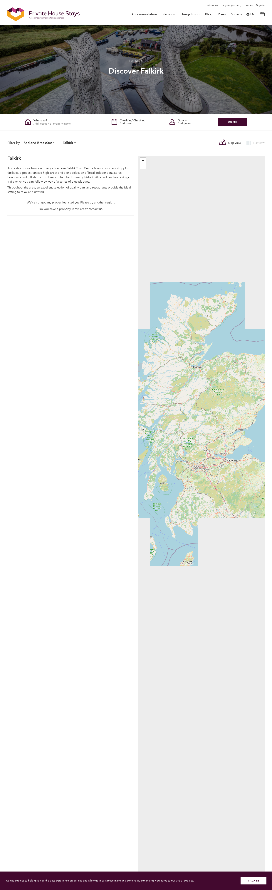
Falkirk (68, 143)
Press (222, 14)
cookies (188, 880)
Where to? (40, 120)
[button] (143, 160)
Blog (208, 14)
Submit (232, 121)
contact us (95, 209)
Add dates (126, 123)
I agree (253, 880)
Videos (236, 14)
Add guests (184, 123)
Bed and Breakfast (37, 143)
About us (212, 5)
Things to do (189, 14)
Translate (248, 33)
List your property (231, 5)
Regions (168, 14)
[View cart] (262, 14)
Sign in (260, 5)
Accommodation (144, 14)
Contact (248, 5)
